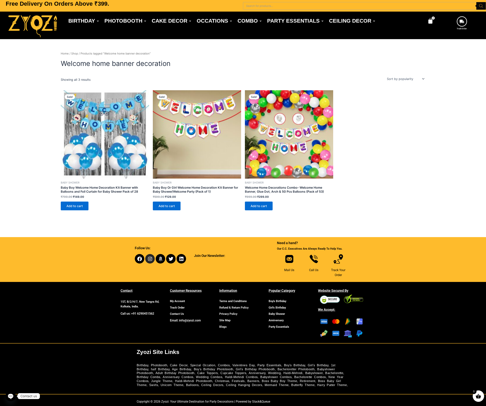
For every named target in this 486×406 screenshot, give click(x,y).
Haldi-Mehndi (293, 373)
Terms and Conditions (233, 301)
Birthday (142, 365)
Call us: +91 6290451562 (137, 313)
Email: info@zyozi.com (185, 320)
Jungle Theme (161, 381)
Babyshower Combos (276, 377)
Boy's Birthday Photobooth (213, 369)
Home (65, 53)
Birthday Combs (148, 377)
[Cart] (430, 20)
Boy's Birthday (277, 301)
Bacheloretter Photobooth (296, 369)
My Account (177, 301)
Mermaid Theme (277, 385)
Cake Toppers (207, 373)
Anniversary (276, 320)
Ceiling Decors (212, 385)
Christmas (222, 381)
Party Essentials (279, 326)
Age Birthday (181, 369)
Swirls (153, 385)
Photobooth (159, 365)
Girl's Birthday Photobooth (255, 369)
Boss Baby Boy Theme (279, 381)
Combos (224, 365)
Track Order (462, 29)
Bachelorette (334, 373)
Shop (74, 53)
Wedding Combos (209, 377)
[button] (83, 20)
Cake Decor (179, 365)
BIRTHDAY (81, 21)
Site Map (224, 320)
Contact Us (177, 314)
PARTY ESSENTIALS (293, 21)
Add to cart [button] (74, 206)
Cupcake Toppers (233, 373)
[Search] (481, 6)
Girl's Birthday (277, 307)
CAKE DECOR (169, 21)
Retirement (307, 381)
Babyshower (314, 373)
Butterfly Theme (303, 385)
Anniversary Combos (178, 377)
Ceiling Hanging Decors (244, 385)
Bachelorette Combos (310, 377)
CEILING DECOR (350, 21)
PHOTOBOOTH (123, 21)
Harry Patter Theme (332, 385)
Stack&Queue (261, 401)
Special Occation (202, 365)
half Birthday (160, 369)
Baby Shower (277, 314)
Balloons (192, 385)
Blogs (223, 326)
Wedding (274, 373)
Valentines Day (243, 365)
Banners (253, 381)
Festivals (238, 381)
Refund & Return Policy (234, 307)
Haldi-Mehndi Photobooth (193, 381)
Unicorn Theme (172, 385)
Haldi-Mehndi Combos (241, 377)
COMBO (247, 21)
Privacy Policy (228, 314)
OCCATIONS (212, 21)
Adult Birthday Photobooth (175, 373)
